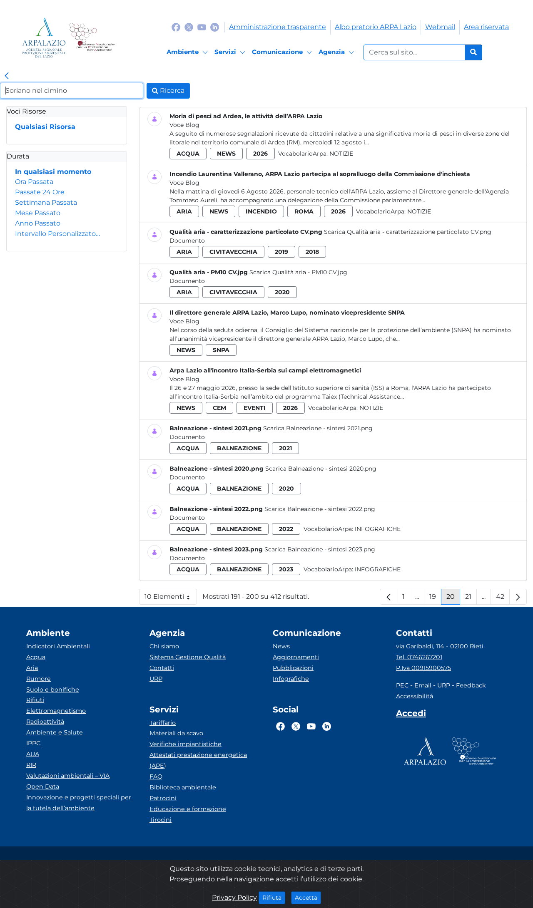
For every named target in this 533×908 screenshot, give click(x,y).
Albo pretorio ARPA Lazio (375, 27)
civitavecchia (233, 252)
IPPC (33, 743)
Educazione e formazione (187, 809)
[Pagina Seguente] (518, 597)
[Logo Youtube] (201, 27)
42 (503, 599)
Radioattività (45, 721)
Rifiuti (35, 700)
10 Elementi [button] (170, 599)
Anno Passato (37, 223)
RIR (31, 765)
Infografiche (378, 529)
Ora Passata (34, 182)
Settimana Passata (46, 202)
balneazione (239, 448)
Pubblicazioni (293, 668)
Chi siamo (164, 646)
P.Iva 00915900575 (423, 668)
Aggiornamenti (296, 657)
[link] (6, 76)
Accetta (308, 897)
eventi (255, 408)
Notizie (341, 153)
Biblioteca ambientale (182, 787)
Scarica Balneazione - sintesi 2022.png (319, 509)
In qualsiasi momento (53, 172)
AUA (32, 754)
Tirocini (160, 820)
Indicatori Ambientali (58, 646)
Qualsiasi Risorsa (45, 127)
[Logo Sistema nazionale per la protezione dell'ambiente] (92, 37)
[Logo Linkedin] (214, 27)
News (281, 646)
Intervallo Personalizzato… (57, 234)
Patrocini (163, 798)
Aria (32, 668)
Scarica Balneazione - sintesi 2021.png (318, 428)
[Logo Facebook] (176, 27)
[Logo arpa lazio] (44, 37)
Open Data (42, 786)
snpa (221, 350)
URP (155, 678)
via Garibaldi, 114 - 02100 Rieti (439, 646)
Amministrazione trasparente (277, 27)
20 (453, 599)
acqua (188, 153)
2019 (281, 252)
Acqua (35, 657)
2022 (286, 529)
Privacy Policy (234, 897)
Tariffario (162, 723)
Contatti (161, 668)
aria (184, 211)
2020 (282, 292)
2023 (286, 569)
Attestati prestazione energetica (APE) (198, 760)
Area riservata (486, 27)
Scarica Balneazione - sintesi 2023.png (319, 549)
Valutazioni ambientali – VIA (68, 775)
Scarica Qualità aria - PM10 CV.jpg (298, 272)
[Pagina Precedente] (388, 597)
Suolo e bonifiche (52, 689)
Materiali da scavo (176, 733)
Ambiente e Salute (54, 732)
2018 (312, 252)
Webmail (440, 27)
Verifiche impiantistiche (185, 744)
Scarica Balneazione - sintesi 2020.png (320, 468)
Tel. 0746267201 (419, 657)
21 (471, 599)
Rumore (38, 678)
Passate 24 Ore (40, 192)
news (226, 153)
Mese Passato (37, 213)
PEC (402, 685)
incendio (261, 211)
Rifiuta (273, 897)
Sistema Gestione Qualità (187, 657)
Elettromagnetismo (56, 710)
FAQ (155, 776)
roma (304, 211)
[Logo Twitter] (188, 27)
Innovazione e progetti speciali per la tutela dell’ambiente (78, 803)
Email (422, 685)
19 (435, 599)
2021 (285, 448)
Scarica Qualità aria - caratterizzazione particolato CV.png (407, 232)
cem (219, 408)
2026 (260, 153)
